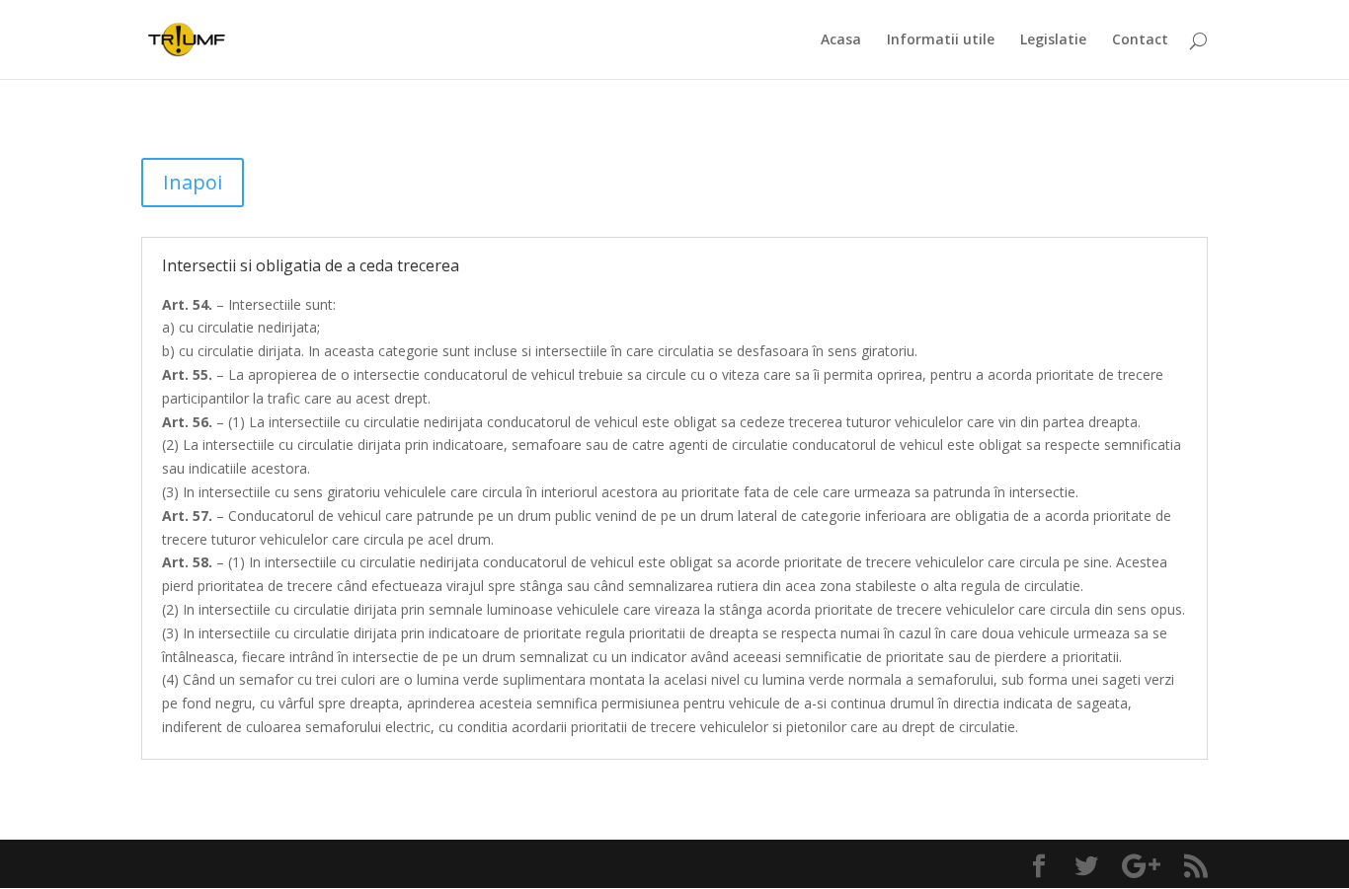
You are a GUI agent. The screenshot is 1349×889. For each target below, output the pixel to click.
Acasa (841, 40)
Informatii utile (940, 40)
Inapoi (192, 182)
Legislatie (1053, 40)
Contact (1140, 40)
